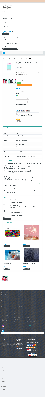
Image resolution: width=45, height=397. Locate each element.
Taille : (17, 100)
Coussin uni (11, 344)
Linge (7, 58)
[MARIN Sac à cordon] (12, 254)
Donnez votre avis (19, 121)
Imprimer (20, 67)
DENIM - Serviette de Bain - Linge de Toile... (31, 263)
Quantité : (18, 90)
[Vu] (11, 246)
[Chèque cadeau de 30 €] (31, 232)
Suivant (3, 88)
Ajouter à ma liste (19, 107)
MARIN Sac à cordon (7, 263)
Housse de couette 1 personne (6, 347)
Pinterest (28, 110)
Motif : (17, 97)
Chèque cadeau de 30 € (27, 240)
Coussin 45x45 (6, 343)
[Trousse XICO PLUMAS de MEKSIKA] (12, 232)
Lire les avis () (18, 120)
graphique (23, 78)
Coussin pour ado (4, 342)
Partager (23, 110)
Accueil (3, 58)
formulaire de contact (14, 180)
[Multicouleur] (17, 95)
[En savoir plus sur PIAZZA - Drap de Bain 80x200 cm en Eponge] (5, 278)
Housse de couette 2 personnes (9, 346)
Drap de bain (16, 58)
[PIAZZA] (15, 81)
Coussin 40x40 (10, 342)
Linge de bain (11, 58)
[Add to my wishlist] (12, 246)
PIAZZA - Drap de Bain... (10, 278)
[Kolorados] (22, 6)
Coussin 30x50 (10, 343)
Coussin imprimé (6, 344)
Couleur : (18, 93)
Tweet (19, 110)
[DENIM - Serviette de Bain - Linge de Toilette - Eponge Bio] (31, 254)
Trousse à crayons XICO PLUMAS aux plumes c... (12, 240)
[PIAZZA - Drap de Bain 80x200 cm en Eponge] (5, 81)
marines (10, 167)
